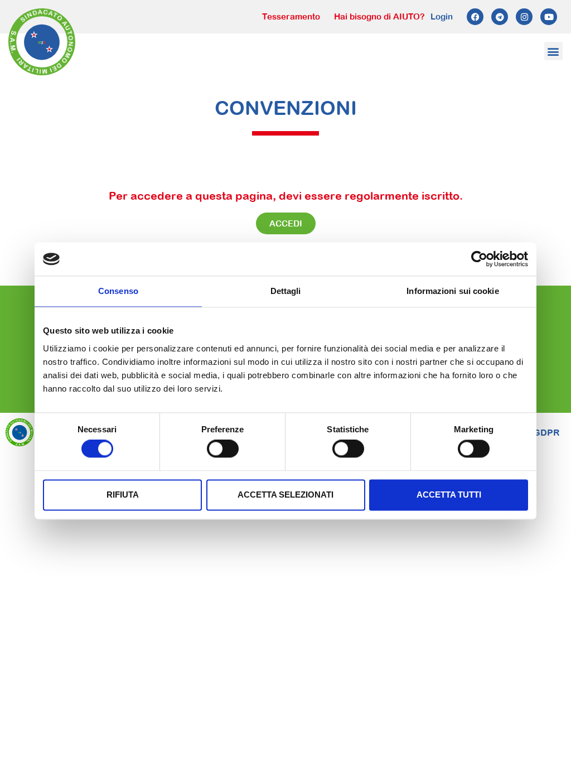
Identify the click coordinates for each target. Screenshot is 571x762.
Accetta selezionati (285, 494)
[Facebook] (475, 16)
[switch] (223, 449)
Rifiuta (123, 494)
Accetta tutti (449, 494)
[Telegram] (499, 16)
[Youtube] (548, 16)
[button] (553, 51)
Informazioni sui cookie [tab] (453, 291)
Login (441, 16)
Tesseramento (291, 16)
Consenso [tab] (118, 291)
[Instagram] (524, 16)
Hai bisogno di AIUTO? (379, 16)
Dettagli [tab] (285, 291)
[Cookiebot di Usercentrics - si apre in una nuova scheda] (479, 258)
